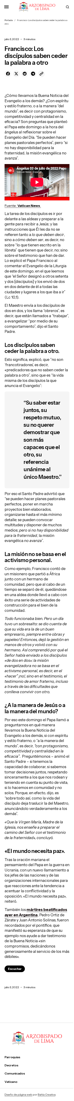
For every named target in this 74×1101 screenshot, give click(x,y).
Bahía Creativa (46, 1094)
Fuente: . (23, 206)
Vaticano (11, 1082)
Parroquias (12, 1057)
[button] (6, 7)
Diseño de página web (18, 1094)
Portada (9, 20)
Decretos (11, 1065)
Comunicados (15, 1073)
